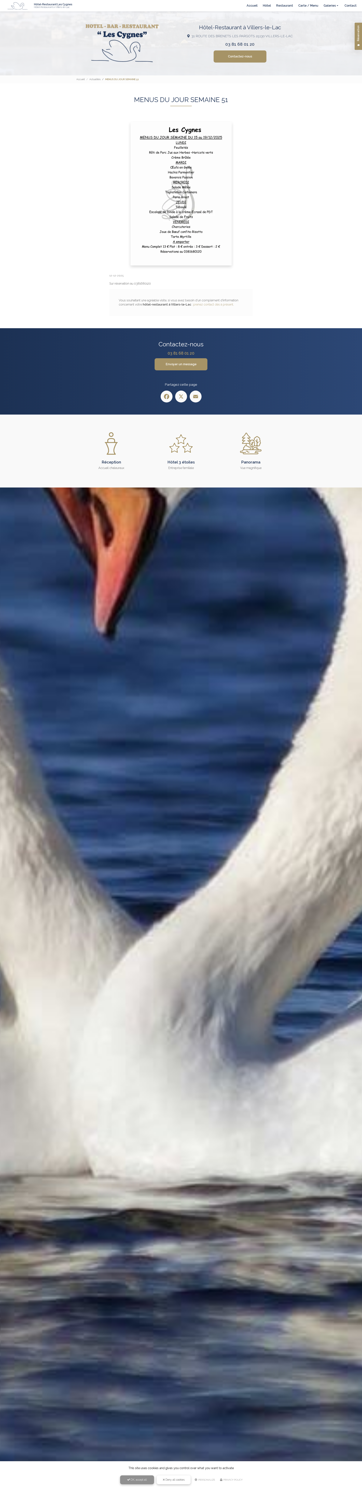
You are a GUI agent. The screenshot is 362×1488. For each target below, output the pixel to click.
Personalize (206, 1479)
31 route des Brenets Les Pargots (242, 36)
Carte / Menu (308, 5)
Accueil (252, 5)
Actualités (94, 79)
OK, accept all (138, 1479)
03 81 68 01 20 (240, 44)
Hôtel (267, 5)
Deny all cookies (175, 1479)
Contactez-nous (240, 56)
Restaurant (284, 5)
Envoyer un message (181, 364)
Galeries (330, 5)
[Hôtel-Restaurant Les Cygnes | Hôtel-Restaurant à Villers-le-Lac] (18, 5)
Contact (350, 5)
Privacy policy (233, 1479)
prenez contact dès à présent (213, 304)
